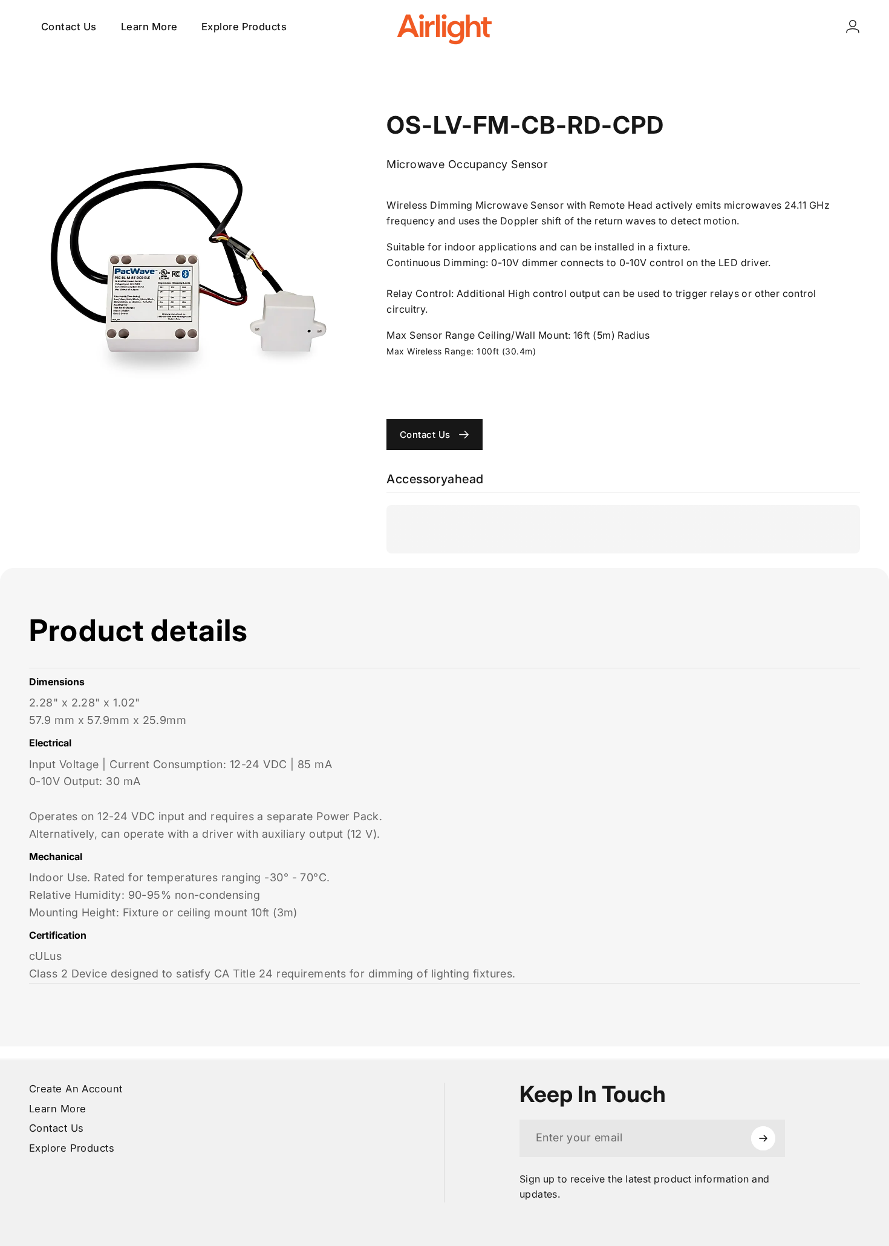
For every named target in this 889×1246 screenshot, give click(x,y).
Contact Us (56, 1128)
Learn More (57, 1109)
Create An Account (76, 1089)
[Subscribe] (763, 1138)
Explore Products (71, 1148)
